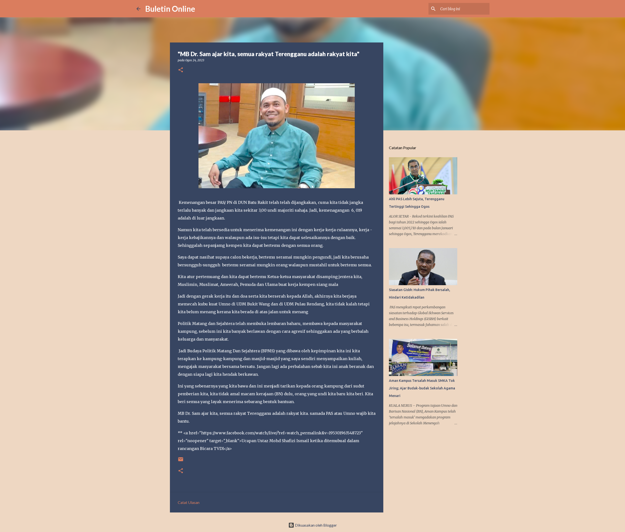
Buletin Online (170, 8)
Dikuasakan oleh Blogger (315, 525)
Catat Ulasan (188, 502)
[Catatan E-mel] (181, 461)
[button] (181, 70)
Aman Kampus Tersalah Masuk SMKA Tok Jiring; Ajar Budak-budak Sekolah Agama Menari (422, 388)
